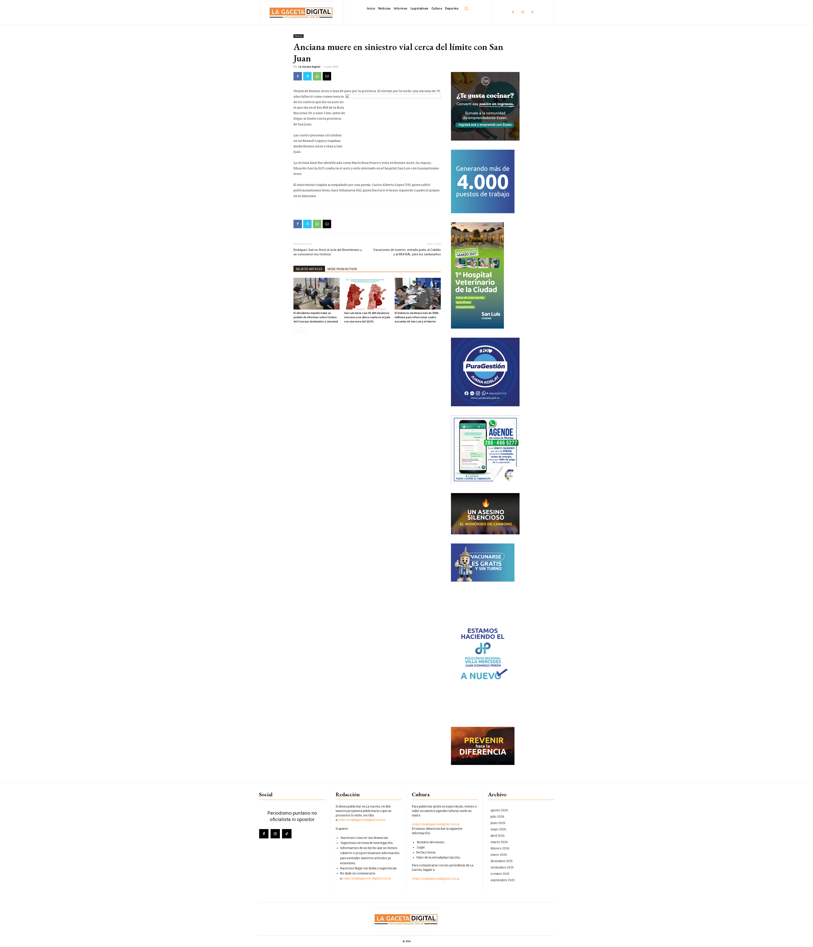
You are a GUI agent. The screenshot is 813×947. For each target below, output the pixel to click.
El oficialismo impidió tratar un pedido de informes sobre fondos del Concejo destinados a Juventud (315, 317)
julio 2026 (497, 816)
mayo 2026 (498, 829)
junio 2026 (498, 823)
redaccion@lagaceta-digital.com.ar (366, 878)
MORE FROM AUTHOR (342, 269)
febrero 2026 (500, 848)
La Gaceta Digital (309, 66)
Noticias (298, 36)
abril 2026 (498, 836)
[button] (466, 8)
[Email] (327, 76)
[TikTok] (532, 12)
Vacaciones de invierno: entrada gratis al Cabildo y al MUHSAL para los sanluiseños (407, 252)
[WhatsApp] (317, 76)
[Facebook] (513, 12)
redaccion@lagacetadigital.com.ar (362, 820)
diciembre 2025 (502, 861)
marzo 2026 (499, 842)
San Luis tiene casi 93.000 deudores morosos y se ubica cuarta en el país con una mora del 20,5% (367, 317)
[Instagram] (522, 12)
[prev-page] (296, 330)
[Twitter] (307, 76)
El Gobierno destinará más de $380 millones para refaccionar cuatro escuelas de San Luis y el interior (416, 317)
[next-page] (303, 330)
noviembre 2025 (502, 867)
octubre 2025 (500, 874)
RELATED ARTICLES (309, 269)
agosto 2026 (499, 810)
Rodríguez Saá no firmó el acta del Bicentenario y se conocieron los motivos (327, 252)
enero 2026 (499, 855)
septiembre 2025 (503, 880)
